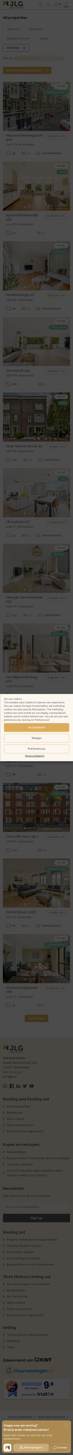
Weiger (37, 738)
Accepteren (36, 727)
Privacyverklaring (34, 756)
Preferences (36, 749)
